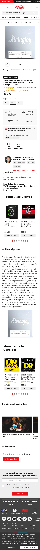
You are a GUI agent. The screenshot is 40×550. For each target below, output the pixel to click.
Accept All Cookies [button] (29, 547)
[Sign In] (31, 7)
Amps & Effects (15, 17)
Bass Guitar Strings (32, 22)
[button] (20, 249)
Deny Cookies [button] (11, 547)
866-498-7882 (10, 501)
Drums (36, 17)
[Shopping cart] (36, 7)
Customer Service (15, 513)
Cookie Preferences (30, 543)
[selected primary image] (20, 42)
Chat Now (31, 170)
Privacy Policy (24, 536)
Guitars (5, 17)
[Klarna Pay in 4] (16, 137)
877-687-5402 (29, 501)
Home (4, 22)
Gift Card (4, 513)
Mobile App (35, 513)
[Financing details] (34, 128)
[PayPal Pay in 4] (8, 137)
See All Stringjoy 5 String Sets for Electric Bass (17, 178)
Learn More (8, 190)
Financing (25, 513)
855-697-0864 (19, 170)
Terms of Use (18, 543)
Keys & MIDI (27, 17)
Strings (20, 22)
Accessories (12, 22)
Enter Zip (29, 121)
